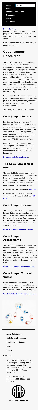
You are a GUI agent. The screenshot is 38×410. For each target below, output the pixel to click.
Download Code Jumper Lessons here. (18, 229)
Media (8, 18)
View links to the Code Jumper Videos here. (20, 294)
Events (9, 350)
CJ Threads (10, 21)
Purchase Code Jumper (15, 12)
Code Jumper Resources (16, 338)
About (8, 8)
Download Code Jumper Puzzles (15, 157)
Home (8, 5)
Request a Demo (9, 29)
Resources (10, 15)
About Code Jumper (14, 334)
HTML (35, 189)
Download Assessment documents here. (18, 266)
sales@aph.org (18, 376)
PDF (30, 189)
